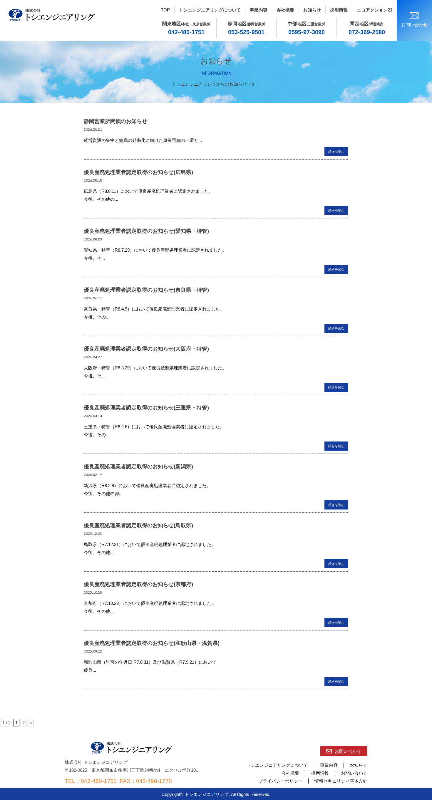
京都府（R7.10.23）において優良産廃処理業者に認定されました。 (150, 603)
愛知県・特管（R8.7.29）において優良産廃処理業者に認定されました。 (155, 250)
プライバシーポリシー (280, 781)
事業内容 (258, 9)
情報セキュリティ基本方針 (340, 781)
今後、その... (96, 316)
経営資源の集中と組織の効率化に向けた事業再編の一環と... (143, 140)
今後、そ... (94, 257)
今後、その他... (99, 552)
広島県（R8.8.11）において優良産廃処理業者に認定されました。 (148, 191)
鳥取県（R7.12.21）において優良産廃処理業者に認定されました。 (150, 544)
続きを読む (336, 151)
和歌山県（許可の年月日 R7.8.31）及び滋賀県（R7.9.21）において (150, 662)
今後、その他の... (101, 199)
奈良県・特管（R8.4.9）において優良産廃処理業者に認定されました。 (154, 308)
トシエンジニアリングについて (210, 9)
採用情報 (339, 9)
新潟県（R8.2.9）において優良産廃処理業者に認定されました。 (147, 485)
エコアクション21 (374, 9)
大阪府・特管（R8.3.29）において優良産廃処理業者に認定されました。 (155, 367)
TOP (165, 9)
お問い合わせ (348, 751)
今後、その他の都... (103, 493)
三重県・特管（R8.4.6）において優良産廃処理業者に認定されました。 (154, 426)
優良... (90, 670)
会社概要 (285, 9)
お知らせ (312, 9)
